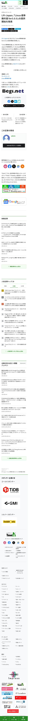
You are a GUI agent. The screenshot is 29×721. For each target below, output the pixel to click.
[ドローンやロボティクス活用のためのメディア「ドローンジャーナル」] (7, 707)
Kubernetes (11, 8)
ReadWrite (18, 664)
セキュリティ (4, 623)
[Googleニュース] (18, 166)
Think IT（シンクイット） (7, 2)
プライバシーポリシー (10, 552)
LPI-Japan (5, 38)
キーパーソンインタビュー (6, 642)
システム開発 (19, 594)
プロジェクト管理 (6, 618)
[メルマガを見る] (4, 542)
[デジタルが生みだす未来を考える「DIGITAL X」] (20, 703)
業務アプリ (18, 604)
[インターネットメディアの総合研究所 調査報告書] (20, 689)
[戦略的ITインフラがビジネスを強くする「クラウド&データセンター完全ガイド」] (7, 685)
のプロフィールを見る (14, 145)
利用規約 (19, 550)
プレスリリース (5, 76)
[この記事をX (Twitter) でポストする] (12, 101)
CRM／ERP (18, 610)
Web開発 (4, 604)
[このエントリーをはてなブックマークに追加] (15, 101)
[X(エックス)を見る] (13, 542)
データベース (5, 599)
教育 (3, 631)
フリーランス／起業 (6, 628)
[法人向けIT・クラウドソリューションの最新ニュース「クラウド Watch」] (7, 694)
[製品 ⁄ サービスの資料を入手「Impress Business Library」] (7, 703)
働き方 (17, 623)
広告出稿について (20, 578)
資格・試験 (4, 625)
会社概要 (7, 556)
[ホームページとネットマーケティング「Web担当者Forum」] (7, 689)
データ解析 (18, 607)
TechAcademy (5, 664)
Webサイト (16, 64)
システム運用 (19, 618)
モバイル (4, 610)
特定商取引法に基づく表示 (21, 553)
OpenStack (18, 8)
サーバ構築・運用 (19, 645)
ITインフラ (10, 6)
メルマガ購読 (5, 571)
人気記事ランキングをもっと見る (15, 351)
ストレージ (18, 589)
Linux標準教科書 (6, 78)
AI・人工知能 (4, 8)
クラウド (4, 591)
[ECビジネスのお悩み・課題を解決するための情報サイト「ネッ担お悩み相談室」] (13, 712)
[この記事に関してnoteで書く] (19, 101)
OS (3, 597)
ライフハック (18, 628)
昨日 (5, 286)
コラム (17, 661)
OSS (3, 612)
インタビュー (18, 659)
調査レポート (19, 642)
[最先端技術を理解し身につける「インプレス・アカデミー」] (20, 707)
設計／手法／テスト (20, 599)
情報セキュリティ (5, 645)
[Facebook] (10, 166)
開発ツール (18, 602)
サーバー (16, 6)
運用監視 (18, 620)
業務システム (19, 639)
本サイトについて (9, 547)
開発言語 (4, 602)
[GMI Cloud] (11, 503)
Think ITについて (6, 578)
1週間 (13, 286)
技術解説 (18, 656)
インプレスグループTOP (20, 556)
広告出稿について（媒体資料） (21, 548)
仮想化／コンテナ (20, 591)
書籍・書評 (4, 659)
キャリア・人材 (19, 625)
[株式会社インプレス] (13, 676)
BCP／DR (4, 620)
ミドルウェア (18, 597)
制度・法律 (18, 631)
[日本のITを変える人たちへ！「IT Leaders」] (20, 694)
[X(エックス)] (14, 166)
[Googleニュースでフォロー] (18, 542)
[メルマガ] (5, 166)
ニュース (3, 470)
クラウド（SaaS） (5, 607)
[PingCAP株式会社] (11, 489)
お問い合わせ (8, 550)
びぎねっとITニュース (6, 12)
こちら (8, 87)
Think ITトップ (4, 468)
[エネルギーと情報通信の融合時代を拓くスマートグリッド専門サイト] (7, 698)
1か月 (22, 286)
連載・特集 (4, 6)
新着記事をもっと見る (15, 266)
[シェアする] (9, 101)
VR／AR (17, 612)
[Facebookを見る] (9, 542)
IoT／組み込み (5, 594)
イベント (4, 661)
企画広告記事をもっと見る (15, 458)
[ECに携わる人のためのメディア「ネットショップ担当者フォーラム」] (20, 698)
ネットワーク (22, 6)
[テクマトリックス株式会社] (9, 521)
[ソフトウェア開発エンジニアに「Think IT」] (20, 685)
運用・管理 (18, 615)
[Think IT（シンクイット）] (11, 535)
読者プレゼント (5, 575)
